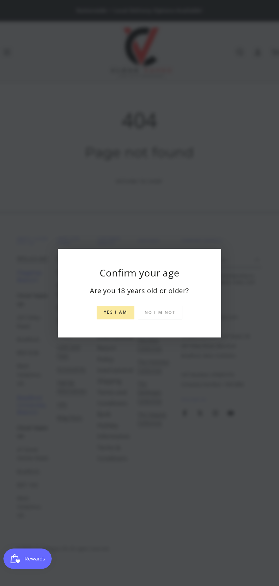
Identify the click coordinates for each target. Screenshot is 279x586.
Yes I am (115, 312)
